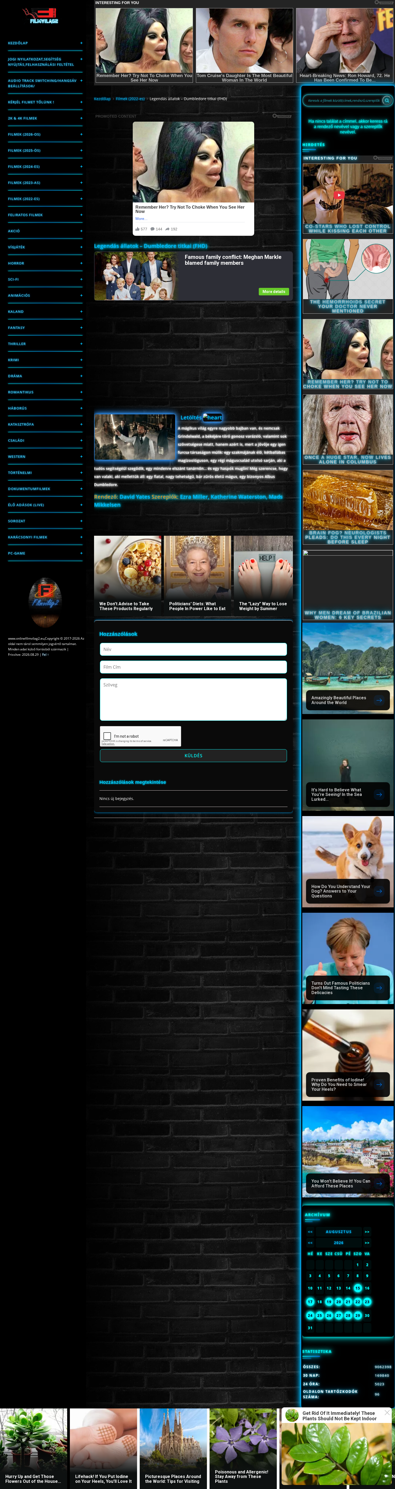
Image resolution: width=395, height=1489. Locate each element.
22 (358, 1301)
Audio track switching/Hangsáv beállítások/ (42, 83)
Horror (16, 263)
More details (274, 291)
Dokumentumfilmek (29, 488)
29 (358, 1315)
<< (310, 1231)
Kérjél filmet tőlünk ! (31, 102)
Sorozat (16, 521)
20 (338, 1301)
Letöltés (192, 417)
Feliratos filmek (25, 214)
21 (348, 1301)
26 (329, 1315)
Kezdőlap (18, 43)
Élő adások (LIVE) (26, 504)
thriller (17, 343)
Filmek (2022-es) (24, 198)
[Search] (387, 100)
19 (329, 1301)
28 (348, 1315)
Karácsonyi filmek (27, 537)
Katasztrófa (21, 424)
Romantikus (21, 392)
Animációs (19, 295)
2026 (339, 1242)
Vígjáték (16, 247)
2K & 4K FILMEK (22, 118)
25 (319, 1315)
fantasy (16, 327)
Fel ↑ (45, 654)
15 (358, 1288)
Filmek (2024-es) (24, 166)
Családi (16, 440)
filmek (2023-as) (24, 182)
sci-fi (13, 279)
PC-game (16, 553)
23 (367, 1301)
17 (310, 1301)
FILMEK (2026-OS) (24, 134)
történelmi (20, 472)
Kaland (16, 311)
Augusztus (339, 1231)
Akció (14, 231)
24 (310, 1315)
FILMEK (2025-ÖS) (24, 150)
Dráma (15, 376)
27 (338, 1315)
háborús (17, 408)
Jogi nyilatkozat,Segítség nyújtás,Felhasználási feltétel (41, 62)
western (17, 456)
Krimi (13, 359)
